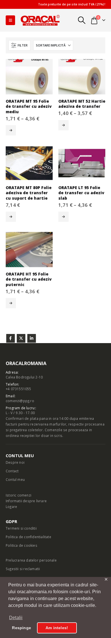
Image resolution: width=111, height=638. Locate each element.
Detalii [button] (15, 617)
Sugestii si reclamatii (23, 568)
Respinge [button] (21, 627)
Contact (12, 471)
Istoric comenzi (18, 495)
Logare (11, 506)
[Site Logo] (40, 20)
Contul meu (15, 479)
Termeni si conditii (21, 528)
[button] (10, 20)
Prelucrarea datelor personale (31, 560)
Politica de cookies (21, 545)
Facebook (10, 338)
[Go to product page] (29, 76)
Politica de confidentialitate (28, 536)
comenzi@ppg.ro (20, 400)
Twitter (21, 338)
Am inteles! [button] (57, 627)
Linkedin (31, 338)
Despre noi (15, 462)
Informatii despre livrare (26, 501)
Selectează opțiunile (11, 130)
